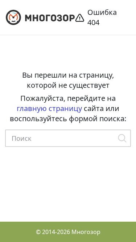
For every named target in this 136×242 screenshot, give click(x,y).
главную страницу (49, 108)
